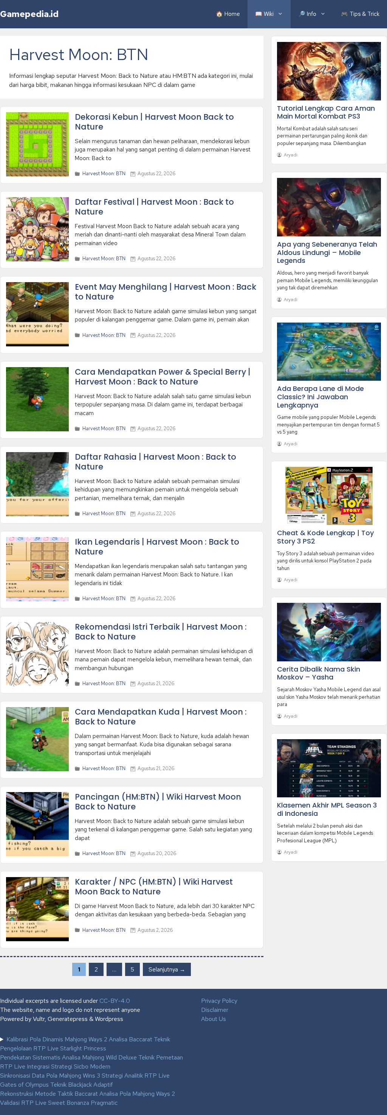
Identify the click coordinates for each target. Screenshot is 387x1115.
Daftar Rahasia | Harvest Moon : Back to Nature (155, 461)
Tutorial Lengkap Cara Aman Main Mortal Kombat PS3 (326, 112)
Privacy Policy (219, 1001)
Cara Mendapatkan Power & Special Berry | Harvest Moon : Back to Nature (163, 376)
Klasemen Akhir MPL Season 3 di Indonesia (327, 809)
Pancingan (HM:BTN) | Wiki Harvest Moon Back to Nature (158, 801)
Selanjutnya (167, 969)
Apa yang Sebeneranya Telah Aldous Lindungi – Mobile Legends (327, 252)
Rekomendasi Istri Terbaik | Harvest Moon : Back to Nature (161, 631)
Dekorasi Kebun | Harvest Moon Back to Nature (154, 121)
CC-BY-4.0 (114, 1001)
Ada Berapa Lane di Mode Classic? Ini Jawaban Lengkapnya (320, 396)
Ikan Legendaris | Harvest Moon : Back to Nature (157, 546)
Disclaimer (214, 1010)
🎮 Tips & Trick (360, 14)
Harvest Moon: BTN (103, 173)
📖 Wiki (264, 14)
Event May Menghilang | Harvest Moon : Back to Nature (165, 291)
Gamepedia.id (29, 14)
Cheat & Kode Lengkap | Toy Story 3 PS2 (325, 537)
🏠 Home (228, 14)
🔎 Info (307, 14)
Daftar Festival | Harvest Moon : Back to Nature (154, 206)
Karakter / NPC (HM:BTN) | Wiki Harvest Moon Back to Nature (154, 886)
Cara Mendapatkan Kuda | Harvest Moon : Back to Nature (161, 716)
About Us (213, 1019)
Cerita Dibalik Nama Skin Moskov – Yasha (318, 673)
